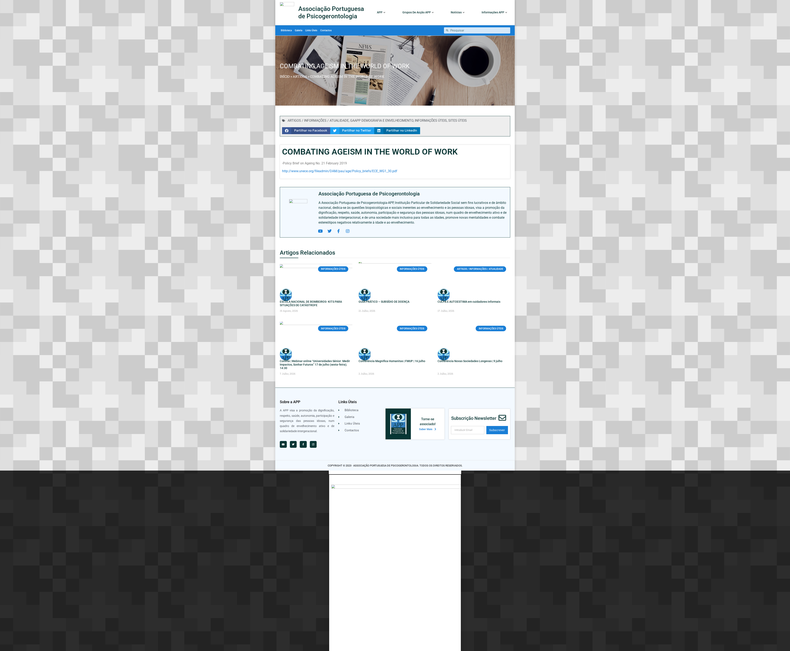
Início (285, 76)
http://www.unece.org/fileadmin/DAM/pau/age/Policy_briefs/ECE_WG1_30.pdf (339, 171)
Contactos (326, 30)
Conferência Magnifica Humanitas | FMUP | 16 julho (392, 361)
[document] (395, 561)
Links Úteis (311, 30)
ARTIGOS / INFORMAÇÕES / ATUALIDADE (318, 120)
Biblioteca (286, 30)
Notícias (456, 12)
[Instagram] (348, 231)
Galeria (298, 30)
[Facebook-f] (339, 231)
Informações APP (493, 12)
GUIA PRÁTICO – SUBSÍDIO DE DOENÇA (384, 301)
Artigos (300, 76)
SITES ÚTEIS (457, 120)
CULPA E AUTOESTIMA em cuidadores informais (469, 301)
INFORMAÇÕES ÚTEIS (431, 120)
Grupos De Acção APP (416, 12)
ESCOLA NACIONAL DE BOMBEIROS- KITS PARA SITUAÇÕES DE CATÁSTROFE (311, 303)
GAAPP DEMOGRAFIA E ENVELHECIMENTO (381, 120)
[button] (306, 130)
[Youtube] (320, 231)
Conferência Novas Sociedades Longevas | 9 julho (470, 361)
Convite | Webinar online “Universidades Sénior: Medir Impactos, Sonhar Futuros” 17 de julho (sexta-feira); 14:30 (315, 364)
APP (379, 12)
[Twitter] (330, 231)
